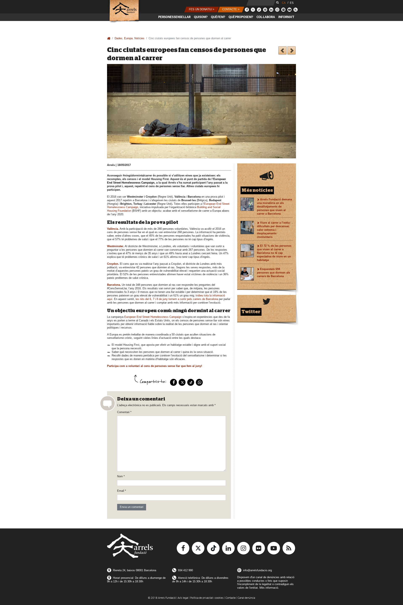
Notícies (139, 38)
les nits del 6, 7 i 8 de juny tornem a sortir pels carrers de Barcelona (177, 299)
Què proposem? (241, 17)
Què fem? (218, 17)
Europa (128, 38)
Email (121, 490)
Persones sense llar (174, 17)
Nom (121, 476)
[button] (201, 9)
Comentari (124, 412)
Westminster (115, 246)
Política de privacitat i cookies (207, 598)
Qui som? (201, 17)
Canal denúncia (246, 598)
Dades (118, 38)
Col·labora (265, 17)
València (112, 228)
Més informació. (269, 587)
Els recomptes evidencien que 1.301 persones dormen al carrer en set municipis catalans (291, 51)
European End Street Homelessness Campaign (153, 316)
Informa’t (286, 17)
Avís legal (183, 598)
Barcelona (113, 284)
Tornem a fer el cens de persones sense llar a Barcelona (282, 51)
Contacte (230, 598)
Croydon (112, 263)
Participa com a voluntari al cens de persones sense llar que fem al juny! (154, 366)
